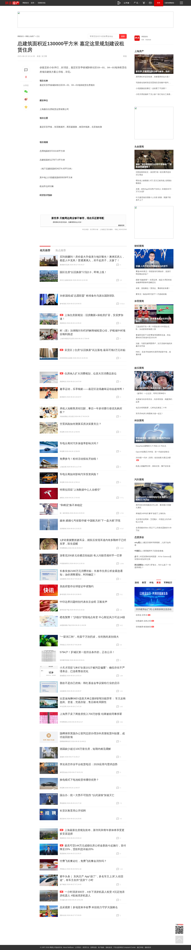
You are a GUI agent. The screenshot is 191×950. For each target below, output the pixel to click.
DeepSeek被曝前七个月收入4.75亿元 (151, 446)
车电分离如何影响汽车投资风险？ (79, 474)
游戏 (137, 582)
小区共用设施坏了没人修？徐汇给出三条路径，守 (154, 94)
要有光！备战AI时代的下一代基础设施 (151, 294)
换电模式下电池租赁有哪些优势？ (79, 779)
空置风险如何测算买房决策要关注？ (80, 423)
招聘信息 (93, 947)
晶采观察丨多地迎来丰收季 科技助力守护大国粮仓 (89, 907)
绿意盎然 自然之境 (143, 621)
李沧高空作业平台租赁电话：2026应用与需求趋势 (88, 764)
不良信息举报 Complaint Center (124, 947)
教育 (144, 582)
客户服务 (101, 947)
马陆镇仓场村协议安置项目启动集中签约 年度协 (154, 83)
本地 (151, 582)
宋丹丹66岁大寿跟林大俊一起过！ (149, 413)
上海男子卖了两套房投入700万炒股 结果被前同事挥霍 (91, 713)
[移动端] (119, 3)
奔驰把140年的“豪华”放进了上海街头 (151, 513)
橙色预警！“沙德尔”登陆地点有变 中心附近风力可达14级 (92, 617)
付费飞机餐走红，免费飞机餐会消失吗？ (83, 861)
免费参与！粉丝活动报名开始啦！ (79, 458)
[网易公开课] (127, 3)
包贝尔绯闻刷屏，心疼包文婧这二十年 (151, 408)
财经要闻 (139, 246)
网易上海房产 (30, 36)
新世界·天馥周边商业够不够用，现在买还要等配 (77, 218)
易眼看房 (121, 225)
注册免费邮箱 (169, 3)
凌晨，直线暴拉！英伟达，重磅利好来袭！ (153, 288)
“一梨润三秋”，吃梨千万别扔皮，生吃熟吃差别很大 (89, 636)
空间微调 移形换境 (143, 627)
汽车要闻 (139, 479)
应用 (32, 3)
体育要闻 (139, 301)
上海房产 (139, 51)
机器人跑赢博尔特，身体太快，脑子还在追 (153, 466)
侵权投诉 (148, 947)
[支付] (144, 3)
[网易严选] (136, 3)
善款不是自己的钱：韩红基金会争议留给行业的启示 (90, 683)
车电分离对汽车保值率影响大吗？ (79, 443)
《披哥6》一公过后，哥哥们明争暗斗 (151, 393)
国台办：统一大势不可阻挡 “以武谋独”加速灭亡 (87, 795)
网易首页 (26, 3)
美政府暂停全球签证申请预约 (77, 586)
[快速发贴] (26, 70)
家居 (159, 582)
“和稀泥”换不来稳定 (71, 505)
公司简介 (78, 947)
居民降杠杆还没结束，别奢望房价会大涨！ (67, 222)
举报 (125, 56)
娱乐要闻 (139, 368)
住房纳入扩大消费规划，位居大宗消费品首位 (91, 373)
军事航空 (168, 582)
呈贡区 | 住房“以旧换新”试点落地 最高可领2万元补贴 (95, 350)
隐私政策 (109, 947)
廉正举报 (140, 947)
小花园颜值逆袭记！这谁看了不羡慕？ (151, 88)
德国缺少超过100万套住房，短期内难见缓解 (85, 748)
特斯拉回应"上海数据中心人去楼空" (80, 489)
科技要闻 (139, 420)
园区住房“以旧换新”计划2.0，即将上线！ (83, 272)
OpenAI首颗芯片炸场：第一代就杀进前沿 (152, 452)
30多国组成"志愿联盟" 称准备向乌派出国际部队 (87, 295)
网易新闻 (144, 37)
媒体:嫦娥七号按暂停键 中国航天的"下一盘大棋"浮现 (90, 520)
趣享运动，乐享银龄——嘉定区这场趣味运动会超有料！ (92, 389)
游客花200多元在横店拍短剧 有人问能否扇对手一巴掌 (91, 555)
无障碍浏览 (41, 3)
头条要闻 (139, 146)
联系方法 (86, 947)
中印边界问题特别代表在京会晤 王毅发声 (83, 601)
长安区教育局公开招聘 (73, 810)
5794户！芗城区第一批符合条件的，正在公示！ (87, 652)
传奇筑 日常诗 (141, 615)
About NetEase (68, 947)
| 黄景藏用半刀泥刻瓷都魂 (148, 551)
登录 (158, 3)
